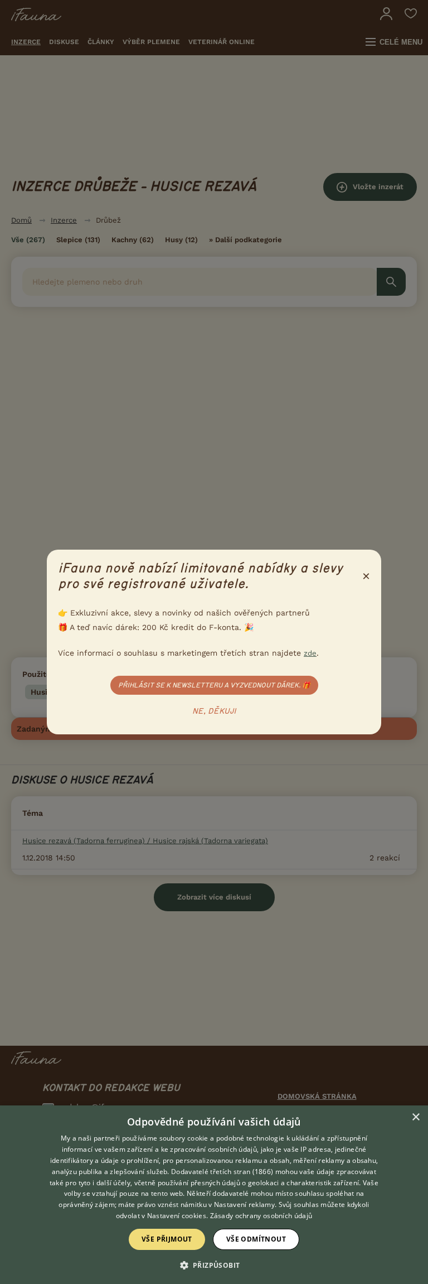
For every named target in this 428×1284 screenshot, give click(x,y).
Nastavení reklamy (244, 1204)
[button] (214, 1264)
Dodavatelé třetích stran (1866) (222, 1171)
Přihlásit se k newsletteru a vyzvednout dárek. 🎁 (214, 685)
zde (310, 653)
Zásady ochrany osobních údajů (261, 1215)
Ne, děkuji (214, 711)
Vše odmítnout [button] (256, 1239)
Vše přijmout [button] (167, 1239)
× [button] (415, 1117)
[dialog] (214, 1194)
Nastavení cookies (176, 1215)
